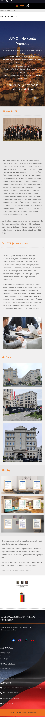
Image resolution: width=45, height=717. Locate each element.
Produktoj (3, 672)
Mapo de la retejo (29, 712)
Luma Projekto (4, 659)
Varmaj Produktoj (15, 712)
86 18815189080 (8, 703)
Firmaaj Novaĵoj (5, 652)
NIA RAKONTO (11, 10)
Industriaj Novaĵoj (5, 656)
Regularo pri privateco (7, 678)
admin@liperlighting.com (11, 698)
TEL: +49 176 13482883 (10, 693)
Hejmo (2, 10)
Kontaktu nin (4, 675)
